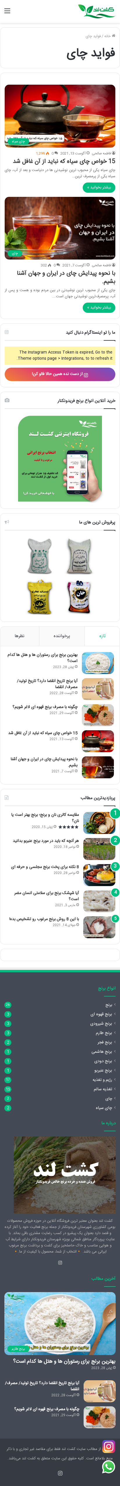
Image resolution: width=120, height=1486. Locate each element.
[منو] (7, 13)
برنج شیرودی (101, 1024)
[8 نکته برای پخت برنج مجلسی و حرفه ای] (99, 875)
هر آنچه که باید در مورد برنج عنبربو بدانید (46, 840)
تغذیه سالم (103, 1089)
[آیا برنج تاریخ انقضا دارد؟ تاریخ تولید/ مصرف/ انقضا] (98, 689)
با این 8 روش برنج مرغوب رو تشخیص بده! (44, 919)
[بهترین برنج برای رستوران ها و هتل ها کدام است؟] (98, 663)
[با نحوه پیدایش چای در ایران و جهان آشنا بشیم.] (98, 767)
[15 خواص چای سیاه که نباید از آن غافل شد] (98, 741)
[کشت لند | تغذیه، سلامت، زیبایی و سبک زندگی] (97, 11)
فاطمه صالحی (101, 153)
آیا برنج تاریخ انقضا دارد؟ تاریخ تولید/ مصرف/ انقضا (47, 684)
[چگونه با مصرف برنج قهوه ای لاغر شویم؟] (98, 715)
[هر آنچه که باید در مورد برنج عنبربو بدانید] (99, 849)
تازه (102, 636)
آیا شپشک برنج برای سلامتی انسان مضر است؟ (46, 896)
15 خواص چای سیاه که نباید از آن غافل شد (64, 161)
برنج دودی (103, 1061)
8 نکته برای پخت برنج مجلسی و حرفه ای (45, 867)
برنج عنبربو (103, 1070)
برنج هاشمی (101, 1052)
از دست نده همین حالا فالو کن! (58, 374)
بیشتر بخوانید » (99, 187)
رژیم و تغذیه (102, 1080)
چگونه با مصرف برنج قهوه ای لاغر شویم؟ (45, 707)
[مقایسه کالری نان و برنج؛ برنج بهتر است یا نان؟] (99, 823)
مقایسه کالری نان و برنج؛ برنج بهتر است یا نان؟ (45, 818)
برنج (108, 1005)
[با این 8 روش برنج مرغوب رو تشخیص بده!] (99, 927)
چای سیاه (104, 1108)
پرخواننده (62, 636)
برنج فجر (105, 1042)
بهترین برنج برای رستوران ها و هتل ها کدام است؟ (42, 658)
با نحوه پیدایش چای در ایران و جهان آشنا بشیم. (66, 277)
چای (108, 1099)
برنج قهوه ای (101, 1014)
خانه (108, 36)
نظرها (19, 636)
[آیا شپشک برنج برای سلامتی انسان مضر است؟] (99, 901)
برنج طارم (104, 1033)
